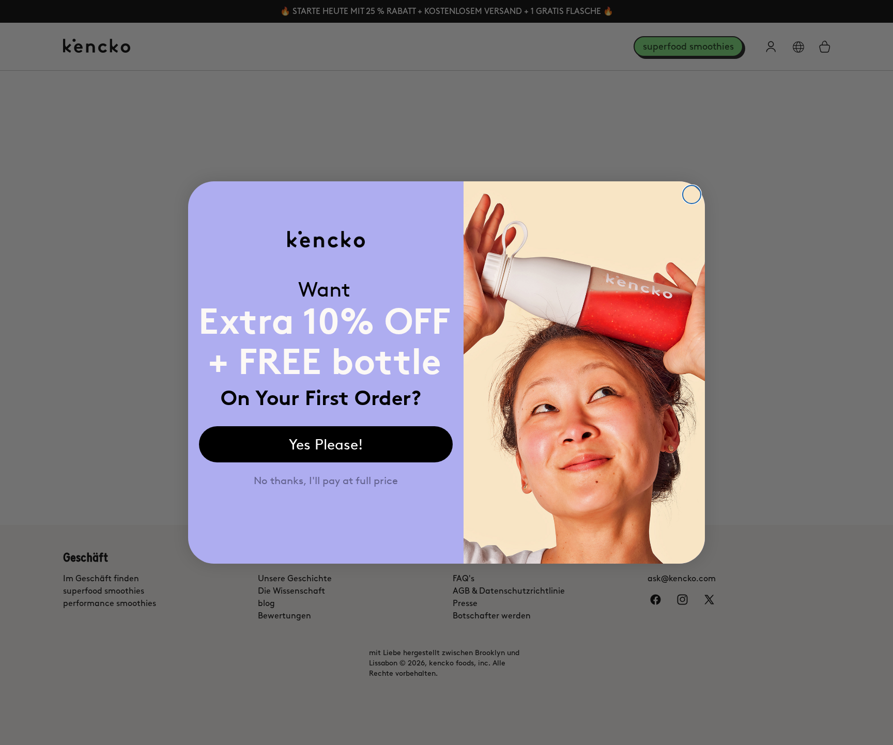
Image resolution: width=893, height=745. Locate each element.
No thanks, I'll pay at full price (326, 480)
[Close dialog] (692, 194)
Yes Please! (326, 444)
